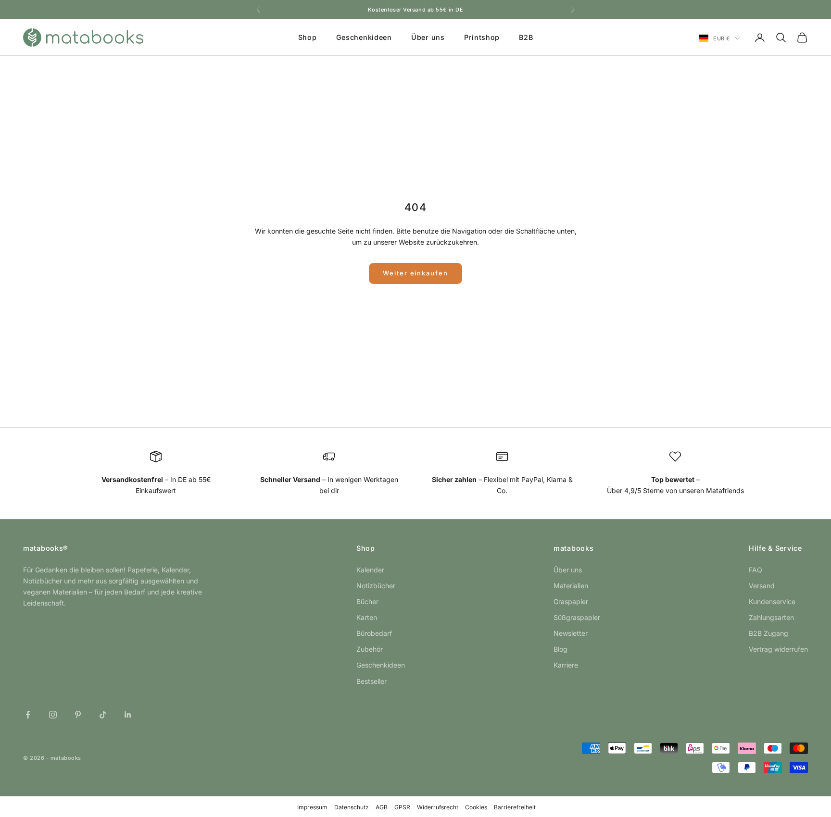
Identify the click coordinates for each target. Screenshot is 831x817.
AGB (382, 807)
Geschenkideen (364, 37)
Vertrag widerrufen (778, 649)
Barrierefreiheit (515, 807)
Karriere (566, 665)
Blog (560, 649)
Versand (762, 586)
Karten (366, 617)
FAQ (755, 570)
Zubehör (369, 649)
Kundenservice (772, 601)
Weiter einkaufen (415, 273)
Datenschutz (351, 807)
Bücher (367, 601)
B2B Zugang (768, 633)
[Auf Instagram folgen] (53, 714)
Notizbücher (375, 586)
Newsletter (571, 633)
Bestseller (371, 681)
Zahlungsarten (771, 617)
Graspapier (571, 601)
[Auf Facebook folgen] (28, 714)
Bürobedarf (374, 633)
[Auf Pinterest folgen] (78, 714)
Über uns (428, 37)
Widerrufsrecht (437, 807)
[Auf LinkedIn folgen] (128, 714)
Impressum (312, 807)
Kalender (370, 570)
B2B (526, 37)
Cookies (476, 807)
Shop (307, 37)
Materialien (571, 586)
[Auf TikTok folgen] (103, 714)
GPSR (402, 807)
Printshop (482, 37)
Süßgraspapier (577, 617)
